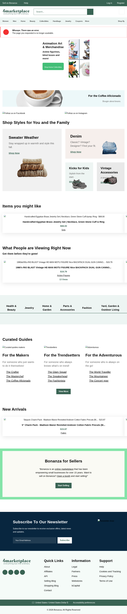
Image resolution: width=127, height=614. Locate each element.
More (87, 21)
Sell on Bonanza (9, 3)
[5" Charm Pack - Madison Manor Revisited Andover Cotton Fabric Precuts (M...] (63, 426)
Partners (76, 571)
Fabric (63, 433)
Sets (63, 230)
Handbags (57, 21)
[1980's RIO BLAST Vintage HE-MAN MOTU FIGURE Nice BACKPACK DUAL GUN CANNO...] (63, 271)
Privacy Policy (106, 576)
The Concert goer (99, 380)
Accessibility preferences (84, 603)
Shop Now (14, 153)
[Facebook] (4, 572)
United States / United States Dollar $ (51, 603)
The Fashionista (56, 380)
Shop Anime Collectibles (53, 67)
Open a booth (63, 476)
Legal (74, 567)
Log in (109, 3)
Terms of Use (105, 581)
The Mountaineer (98, 376)
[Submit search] (90, 12)
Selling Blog (50, 581)
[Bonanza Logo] (16, 12)
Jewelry (68, 21)
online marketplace (64, 469)
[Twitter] (10, 572)
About (47, 567)
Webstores (77, 581)
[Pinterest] (16, 572)
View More (63, 391)
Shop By (121, 21)
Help (26, 3)
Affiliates (48, 571)
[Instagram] (22, 572)
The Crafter (12, 372)
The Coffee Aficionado (18, 380)
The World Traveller (100, 372)
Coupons (79, 21)
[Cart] (122, 11)
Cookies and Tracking (110, 571)
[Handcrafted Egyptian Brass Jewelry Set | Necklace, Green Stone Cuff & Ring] (63, 223)
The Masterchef (15, 376)
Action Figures (63, 275)
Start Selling (63, 485)
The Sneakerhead (57, 376)
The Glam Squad (57, 372)
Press (74, 576)
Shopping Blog (51, 585)
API (46, 576)
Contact (48, 590)
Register (121, 3)
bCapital (76, 585)
